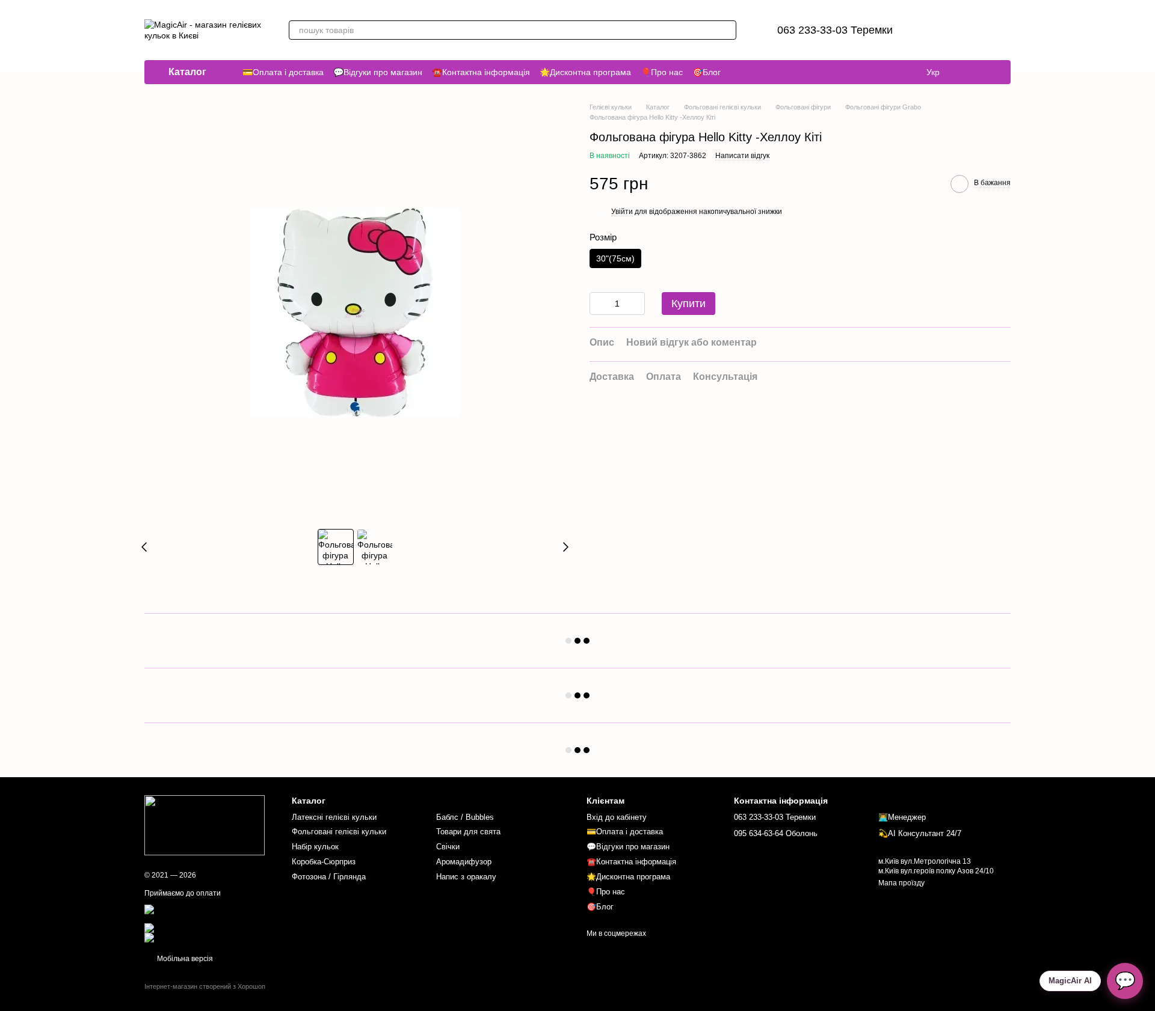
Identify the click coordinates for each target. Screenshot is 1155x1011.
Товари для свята (468, 831)
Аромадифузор (463, 861)
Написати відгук (742, 155)
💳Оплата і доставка (283, 72)
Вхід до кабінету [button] (617, 817)
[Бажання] (938, 30)
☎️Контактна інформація (481, 72)
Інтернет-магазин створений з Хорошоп (204, 986)
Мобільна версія (184, 958)
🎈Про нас (662, 72)
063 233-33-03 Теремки (835, 30)
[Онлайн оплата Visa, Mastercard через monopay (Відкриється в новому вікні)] (209, 913)
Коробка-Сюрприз (324, 861)
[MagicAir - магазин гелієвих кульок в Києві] (204, 825)
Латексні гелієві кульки (334, 817)
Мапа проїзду (901, 883)
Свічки (448, 846)
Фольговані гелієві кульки (339, 831)
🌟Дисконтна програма (585, 72)
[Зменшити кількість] (598, 304)
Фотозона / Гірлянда (329, 876)
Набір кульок (315, 846)
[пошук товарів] (726, 30)
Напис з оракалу (466, 876)
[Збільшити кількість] (635, 304)
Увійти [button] (622, 211)
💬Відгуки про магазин (377, 72)
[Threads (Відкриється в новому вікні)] (982, 72)
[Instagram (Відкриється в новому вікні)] (967, 72)
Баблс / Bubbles (465, 817)
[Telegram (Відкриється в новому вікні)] (996, 72)
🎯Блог (706, 72)
